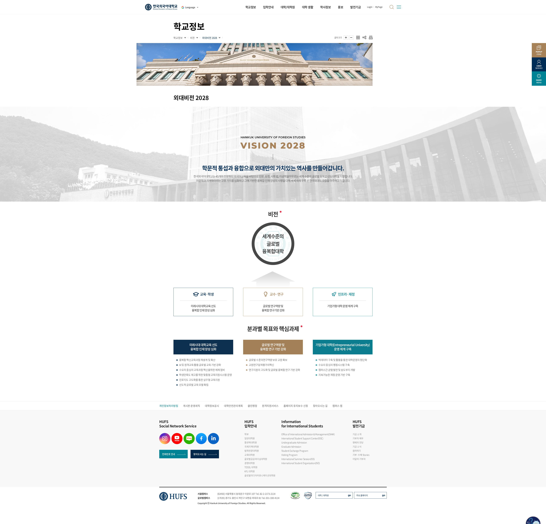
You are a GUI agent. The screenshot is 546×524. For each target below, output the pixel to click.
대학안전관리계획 (233, 406)
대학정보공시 (212, 406)
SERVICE (539, 67)
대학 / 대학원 (323, 495)
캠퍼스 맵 (337, 406)
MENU (539, 81)
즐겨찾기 (358, 37)
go (349, 495)
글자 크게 (346, 37)
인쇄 (370, 37)
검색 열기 (392, 7)
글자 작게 (351, 37)
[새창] (164, 434)
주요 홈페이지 (362, 495)
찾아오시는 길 (320, 406)
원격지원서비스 (270, 406)
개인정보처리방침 (168, 406)
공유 (364, 37)
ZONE (539, 53)
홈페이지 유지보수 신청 (296, 406)
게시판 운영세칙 (191, 406)
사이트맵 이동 (399, 7)
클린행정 (252, 406)
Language (190, 7)
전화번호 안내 (168, 454)
